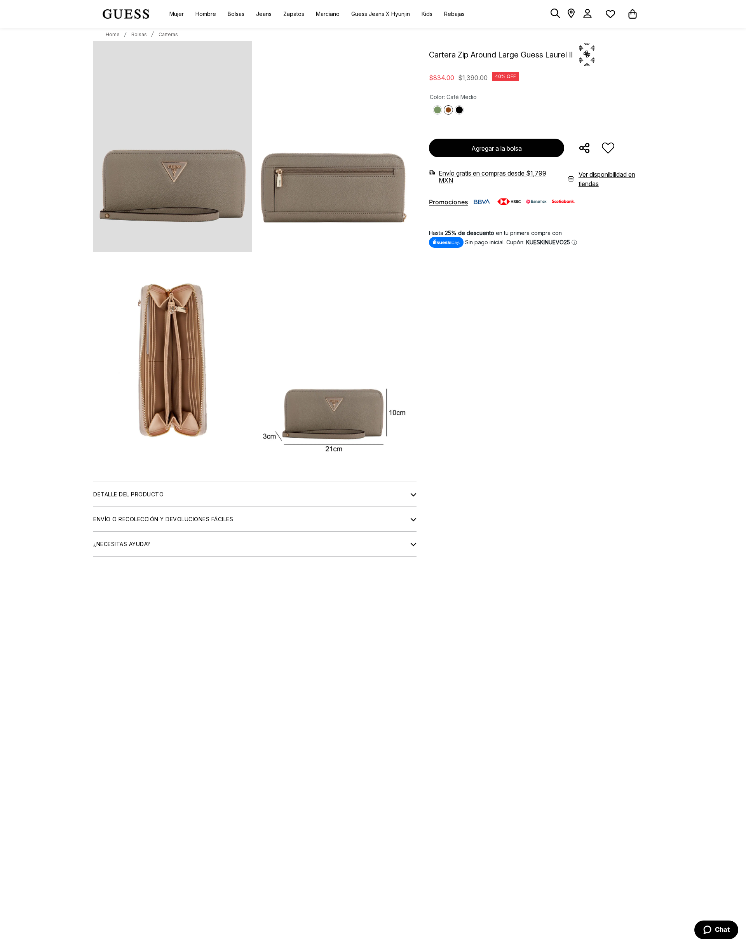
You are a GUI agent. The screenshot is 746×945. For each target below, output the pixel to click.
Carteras (168, 34)
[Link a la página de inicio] (113, 34)
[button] (555, 14)
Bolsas (139, 34)
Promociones (448, 202)
